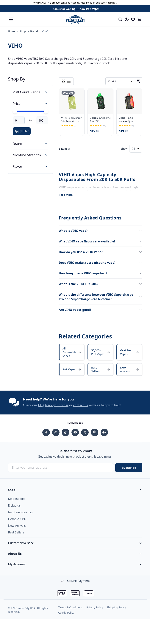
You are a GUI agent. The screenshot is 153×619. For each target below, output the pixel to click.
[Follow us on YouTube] (75, 432)
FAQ (41, 405)
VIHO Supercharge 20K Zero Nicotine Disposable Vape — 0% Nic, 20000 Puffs (71, 119)
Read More (66, 194)
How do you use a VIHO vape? (81, 252)
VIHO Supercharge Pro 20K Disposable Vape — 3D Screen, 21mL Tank (100, 119)
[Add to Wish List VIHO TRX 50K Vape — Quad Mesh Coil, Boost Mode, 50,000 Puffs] (136, 94)
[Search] (120, 19)
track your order (56, 405)
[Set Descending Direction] (138, 81)
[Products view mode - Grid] (63, 81)
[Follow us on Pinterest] (94, 432)
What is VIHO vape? (73, 231)
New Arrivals (17, 526)
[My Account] (127, 19)
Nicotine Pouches (20, 512)
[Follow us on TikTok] (65, 432)
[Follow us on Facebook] (46, 432)
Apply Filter (22, 131)
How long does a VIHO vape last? (83, 273)
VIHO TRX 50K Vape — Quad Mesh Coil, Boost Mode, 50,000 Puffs (128, 119)
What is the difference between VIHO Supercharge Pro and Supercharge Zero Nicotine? (96, 297)
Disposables (16, 499)
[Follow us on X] (85, 432)
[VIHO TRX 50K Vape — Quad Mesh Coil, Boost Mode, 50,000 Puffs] (129, 101)
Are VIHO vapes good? (75, 310)
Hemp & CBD (17, 519)
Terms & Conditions (70, 607)
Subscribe (129, 468)
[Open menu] (11, 19)
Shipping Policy (116, 607)
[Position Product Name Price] (120, 81)
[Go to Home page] (75, 19)
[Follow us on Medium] (104, 432)
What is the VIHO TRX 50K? (78, 284)
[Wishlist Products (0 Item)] (133, 19)
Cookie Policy (66, 612)
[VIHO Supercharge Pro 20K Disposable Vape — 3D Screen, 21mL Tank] (100, 101)
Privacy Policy (94, 607)
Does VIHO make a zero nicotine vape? (87, 263)
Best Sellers (16, 532)
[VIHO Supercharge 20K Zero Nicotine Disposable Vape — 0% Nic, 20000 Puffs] (72, 101)
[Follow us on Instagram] (56, 432)
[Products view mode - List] (69, 81)
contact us (80, 405)
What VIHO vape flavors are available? (87, 241)
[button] (75, 490)
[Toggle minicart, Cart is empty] (139, 19)
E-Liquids (14, 505)
